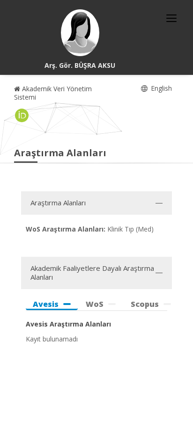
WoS (95, 304)
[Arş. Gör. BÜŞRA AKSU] (80, 32)
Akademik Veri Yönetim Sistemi (53, 93)
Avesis (46, 304)
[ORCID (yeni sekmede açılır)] (22, 116)
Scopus (145, 304)
